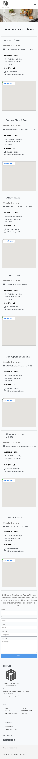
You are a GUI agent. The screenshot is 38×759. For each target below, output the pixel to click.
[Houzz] (13, 740)
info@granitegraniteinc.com (16, 696)
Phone (3, 624)
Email (2, 617)
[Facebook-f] (4, 740)
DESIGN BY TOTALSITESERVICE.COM (14, 755)
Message (4, 638)
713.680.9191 (9, 693)
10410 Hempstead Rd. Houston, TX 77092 (16, 691)
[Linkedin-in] (7, 740)
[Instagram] (10, 740)
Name (3, 610)
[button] (35, 4)
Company (4, 631)
